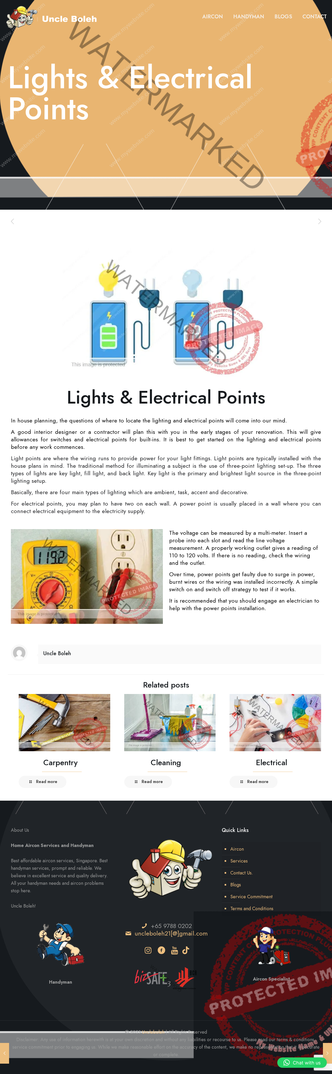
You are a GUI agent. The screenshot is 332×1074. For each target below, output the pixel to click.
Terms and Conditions (251, 908)
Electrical (271, 762)
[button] (302, 1062)
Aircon (237, 849)
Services (239, 861)
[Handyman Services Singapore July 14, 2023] (327, 1053)
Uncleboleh (153, 1032)
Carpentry (60, 762)
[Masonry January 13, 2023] (4, 1053)
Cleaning (166, 762)
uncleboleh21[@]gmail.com (171, 933)
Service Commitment (251, 896)
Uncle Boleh (57, 653)
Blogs (235, 884)
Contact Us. (241, 873)
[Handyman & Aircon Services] (52, 17)
